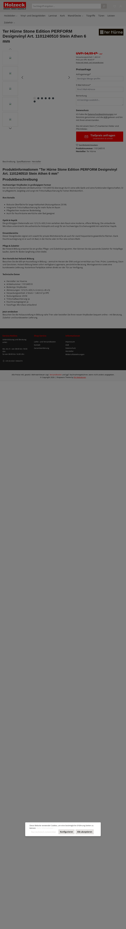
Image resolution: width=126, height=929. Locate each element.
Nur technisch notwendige (43, 831)
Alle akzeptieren (84, 831)
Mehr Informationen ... (46, 828)
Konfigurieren (66, 831)
